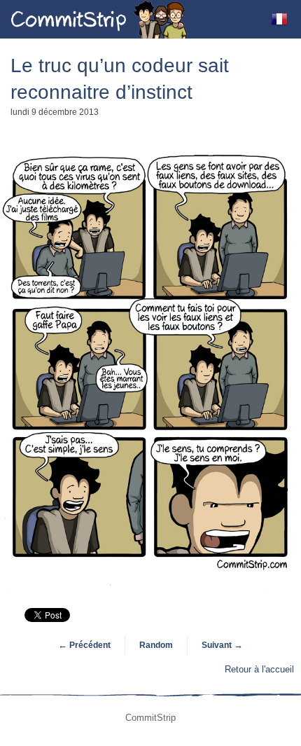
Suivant (222, 645)
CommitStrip (99, 19)
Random (156, 645)
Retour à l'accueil (259, 669)
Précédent (84, 645)
